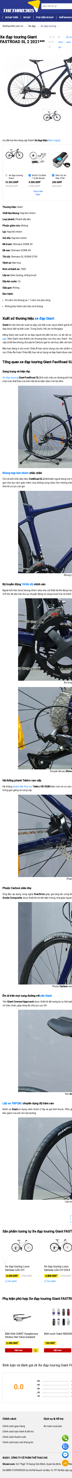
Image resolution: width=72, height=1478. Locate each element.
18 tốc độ (27, 584)
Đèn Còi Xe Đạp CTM (61, 176)
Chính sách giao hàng (14, 1426)
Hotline (65, 1438)
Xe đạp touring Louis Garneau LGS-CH (17, 1268)
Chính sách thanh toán (14, 1437)
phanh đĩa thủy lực (22, 786)
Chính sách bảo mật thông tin (18, 1442)
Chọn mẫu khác (38, 193)
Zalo (65, 1446)
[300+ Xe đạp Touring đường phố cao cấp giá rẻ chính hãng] (21, 6)
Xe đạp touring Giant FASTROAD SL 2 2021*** (16, 176)
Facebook (65, 1454)
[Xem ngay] (54, 140)
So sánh (69, 39)
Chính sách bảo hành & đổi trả (18, 1431)
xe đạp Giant (44, 318)
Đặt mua (18, 1350)
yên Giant (46, 995)
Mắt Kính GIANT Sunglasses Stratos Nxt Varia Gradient (21, 1335)
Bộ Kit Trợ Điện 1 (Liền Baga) (39, 176)
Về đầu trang (65, 1463)
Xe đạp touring (10, 377)
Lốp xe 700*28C (12, 1103)
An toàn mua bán (53, 1426)
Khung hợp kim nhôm (16, 473)
